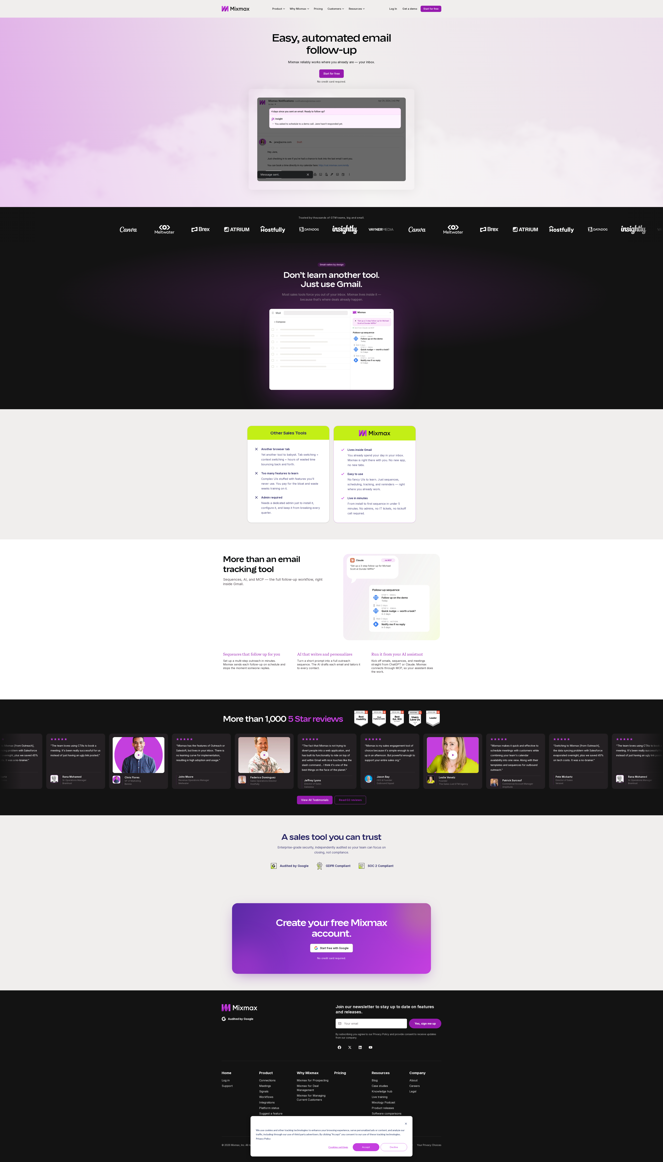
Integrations (267, 1102)
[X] (350, 1047)
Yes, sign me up (425, 1023)
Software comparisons (386, 1113)
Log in (226, 1080)
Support (227, 1086)
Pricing (318, 8)
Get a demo (409, 8)
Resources (381, 1073)
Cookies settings (338, 1147)
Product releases (383, 1108)
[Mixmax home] (235, 9)
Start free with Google (334, 948)
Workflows (266, 1097)
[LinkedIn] (360, 1047)
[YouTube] (370, 1047)
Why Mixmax (308, 1073)
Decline (394, 1147)
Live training (379, 1097)
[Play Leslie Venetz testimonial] (268, 755)
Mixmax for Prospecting (312, 1080)
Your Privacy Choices (429, 1145)
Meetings (265, 1086)
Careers (414, 1086)
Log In (393, 8)
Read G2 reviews (350, 800)
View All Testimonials (314, 800)
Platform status (269, 1108)
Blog (375, 1080)
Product (266, 1073)
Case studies (380, 1086)
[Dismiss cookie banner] (406, 1123)
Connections (267, 1080)
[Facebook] (339, 1047)
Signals (263, 1091)
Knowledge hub (382, 1091)
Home (226, 1073)
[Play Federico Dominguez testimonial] (80, 755)
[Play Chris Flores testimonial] (520, 755)
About (413, 1080)
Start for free (431, 8)
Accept (366, 1147)
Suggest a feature (270, 1113)
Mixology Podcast (383, 1102)
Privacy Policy (263, 1138)
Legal (412, 1091)
